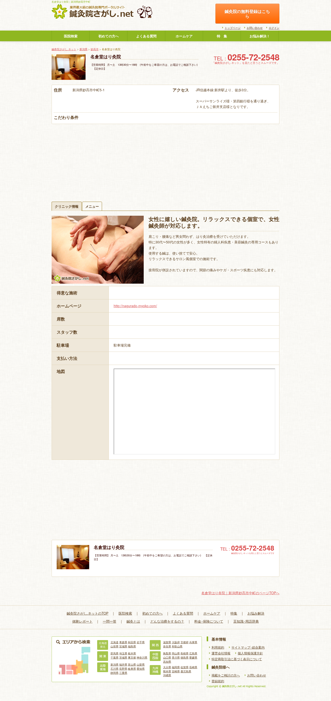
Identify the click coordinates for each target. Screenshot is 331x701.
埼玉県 (123, 653)
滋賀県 (167, 642)
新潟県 (83, 49)
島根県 (185, 653)
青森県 (123, 642)
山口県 (167, 657)
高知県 (167, 661)
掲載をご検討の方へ (226, 675)
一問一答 (109, 621)
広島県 (193, 653)
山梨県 (141, 664)
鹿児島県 (186, 671)
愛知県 (141, 668)
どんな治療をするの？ (167, 621)
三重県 (123, 673)
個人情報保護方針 (250, 653)
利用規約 (218, 647)
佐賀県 (185, 667)
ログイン (274, 28)
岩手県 (141, 642)
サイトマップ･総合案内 (248, 647)
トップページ (233, 28)
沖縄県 (167, 675)
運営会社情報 (221, 653)
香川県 (176, 657)
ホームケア (184, 35)
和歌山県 (177, 646)
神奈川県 (142, 657)
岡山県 (176, 653)
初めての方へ (108, 35)
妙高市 (95, 49)
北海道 (114, 642)
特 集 (222, 35)
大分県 (167, 667)
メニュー (92, 206)
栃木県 (132, 653)
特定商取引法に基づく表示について (237, 659)
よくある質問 (146, 35)
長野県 (123, 668)
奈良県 (167, 646)
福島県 (132, 646)
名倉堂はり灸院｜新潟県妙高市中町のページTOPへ (240, 592)
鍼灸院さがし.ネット (64, 49)
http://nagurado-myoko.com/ (135, 305)
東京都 (132, 657)
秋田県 (132, 642)
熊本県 (167, 671)
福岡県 (176, 667)
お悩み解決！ (260, 35)
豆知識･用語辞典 (246, 621)
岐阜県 (132, 668)
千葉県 (114, 657)
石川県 (114, 668)
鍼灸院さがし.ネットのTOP (87, 613)
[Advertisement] (165, 160)
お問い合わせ (255, 28)
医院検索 (71, 35)
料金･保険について (208, 621)
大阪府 (176, 642)
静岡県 (114, 673)
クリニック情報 (67, 206)
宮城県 (123, 646)
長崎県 (193, 667)
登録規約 (218, 681)
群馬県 (114, 653)
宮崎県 (176, 671)
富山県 (132, 664)
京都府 (185, 642)
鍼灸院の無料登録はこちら (247, 13)
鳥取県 (167, 653)
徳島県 (185, 657)
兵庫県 (193, 642)
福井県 (123, 664)
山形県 (114, 646)
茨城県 (123, 657)
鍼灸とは (133, 621)
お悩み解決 (255, 613)
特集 (233, 613)
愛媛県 (193, 657)
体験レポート (82, 621)
